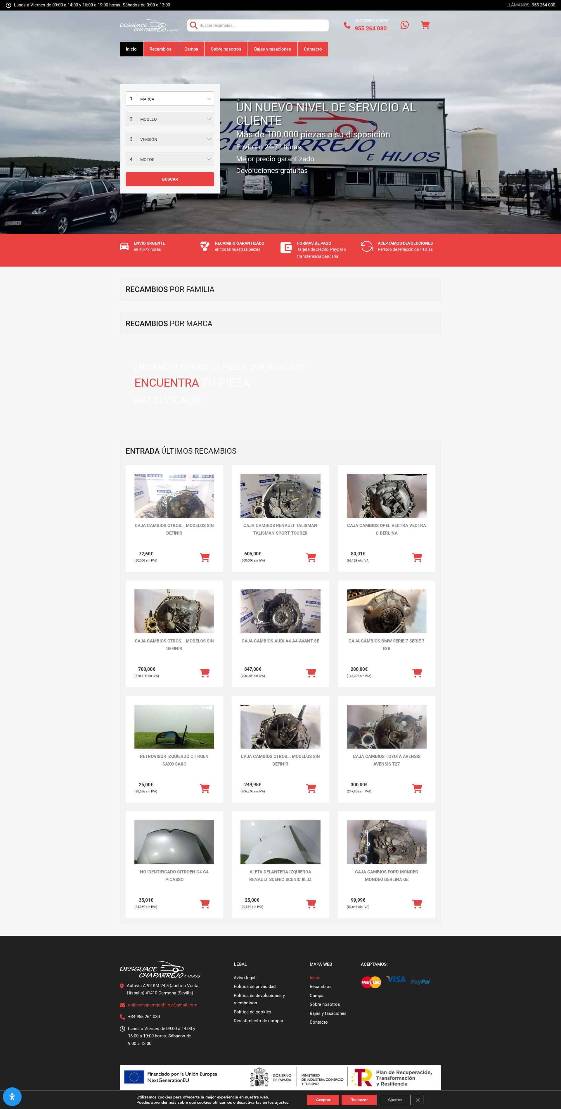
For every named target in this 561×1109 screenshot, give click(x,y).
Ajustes (395, 1100)
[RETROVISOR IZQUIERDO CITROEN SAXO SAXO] (174, 735)
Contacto (313, 49)
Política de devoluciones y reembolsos (259, 999)
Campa (191, 49)
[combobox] (170, 98)
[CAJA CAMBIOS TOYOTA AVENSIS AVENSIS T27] (387, 735)
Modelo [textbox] (148, 119)
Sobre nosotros (226, 49)
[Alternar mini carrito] (425, 25)
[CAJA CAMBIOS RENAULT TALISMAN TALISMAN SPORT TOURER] (280, 504)
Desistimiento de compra (258, 1020)
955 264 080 (543, 5)
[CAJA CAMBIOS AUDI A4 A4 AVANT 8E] (280, 619)
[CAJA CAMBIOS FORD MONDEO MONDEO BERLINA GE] (387, 850)
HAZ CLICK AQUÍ (167, 400)
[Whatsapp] (405, 25)
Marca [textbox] (147, 99)
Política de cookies (252, 1012)
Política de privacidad (255, 986)
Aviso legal (244, 977)
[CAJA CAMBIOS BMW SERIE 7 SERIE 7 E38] (387, 619)
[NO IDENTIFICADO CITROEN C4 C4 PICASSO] (174, 850)
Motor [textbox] (147, 159)
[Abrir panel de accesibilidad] (12, 1096)
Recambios (161, 49)
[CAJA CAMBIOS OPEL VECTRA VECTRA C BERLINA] (387, 504)
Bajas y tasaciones (272, 49)
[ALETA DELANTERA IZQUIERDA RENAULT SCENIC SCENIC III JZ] (280, 850)
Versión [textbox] (148, 139)
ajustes (281, 1102)
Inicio (131, 49)
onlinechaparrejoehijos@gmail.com (162, 1005)
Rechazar (359, 1100)
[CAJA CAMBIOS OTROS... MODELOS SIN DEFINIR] (174, 504)
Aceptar (323, 1100)
